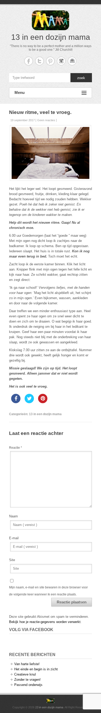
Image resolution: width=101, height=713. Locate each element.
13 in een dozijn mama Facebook (28, 61)
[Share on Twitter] (29, 401)
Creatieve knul (25, 674)
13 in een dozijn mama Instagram (61, 61)
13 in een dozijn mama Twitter (39, 61)
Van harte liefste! (27, 664)
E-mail (14, 538)
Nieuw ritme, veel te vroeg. (40, 112)
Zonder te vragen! (27, 680)
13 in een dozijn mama (50, 37)
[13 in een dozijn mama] (50, 701)
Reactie (15, 447)
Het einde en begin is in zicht (36, 669)
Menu (20, 92)
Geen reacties (46, 120)
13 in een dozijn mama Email (72, 61)
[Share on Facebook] (15, 401)
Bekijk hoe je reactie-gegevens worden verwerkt (45, 622)
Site (12, 560)
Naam (13, 516)
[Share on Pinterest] (42, 401)
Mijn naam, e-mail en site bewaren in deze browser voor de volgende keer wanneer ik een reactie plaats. (48, 591)
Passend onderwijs (28, 685)
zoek (81, 78)
